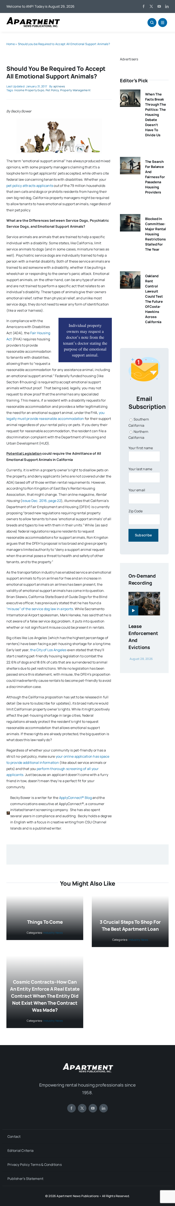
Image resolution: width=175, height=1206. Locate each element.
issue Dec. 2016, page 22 (41, 500)
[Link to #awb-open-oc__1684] (162, 22)
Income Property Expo (29, 90)
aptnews (59, 86)
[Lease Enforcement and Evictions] (144, 594)
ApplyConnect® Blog (75, 797)
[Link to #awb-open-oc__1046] (151, 22)
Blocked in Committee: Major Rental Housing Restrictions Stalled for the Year (155, 234)
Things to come (45, 922)
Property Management (75, 90)
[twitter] (151, 6)
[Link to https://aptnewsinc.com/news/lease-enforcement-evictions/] (133, 610)
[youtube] (159, 6)
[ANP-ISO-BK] (33, 19)
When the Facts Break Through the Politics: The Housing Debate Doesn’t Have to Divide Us (155, 114)
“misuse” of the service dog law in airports (39, 609)
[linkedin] (167, 6)
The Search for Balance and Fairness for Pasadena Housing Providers (155, 177)
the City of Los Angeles (48, 650)
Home (10, 44)
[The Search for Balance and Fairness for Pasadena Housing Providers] (130, 160)
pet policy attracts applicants (29, 185)
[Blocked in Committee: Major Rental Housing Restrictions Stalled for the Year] (130, 217)
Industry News (53, 933)
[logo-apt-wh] (87, 1063)
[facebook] (143, 6)
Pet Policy (52, 90)
